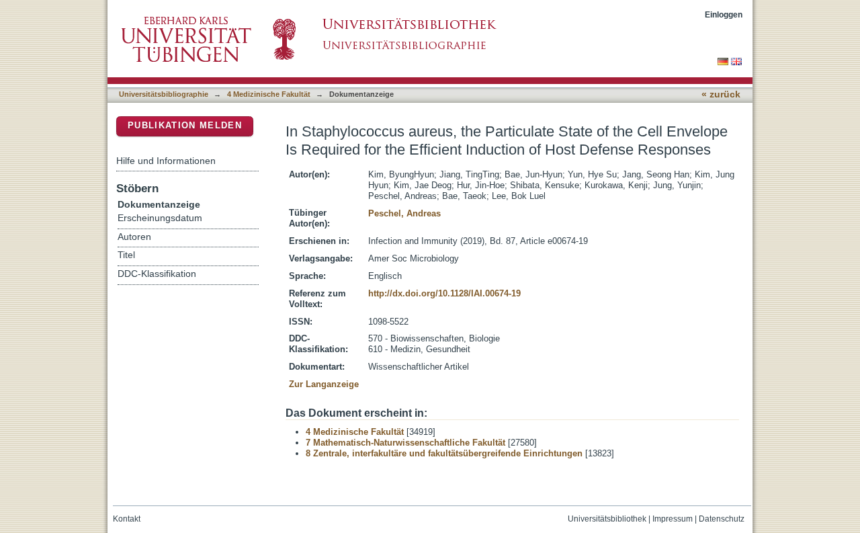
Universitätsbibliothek (607, 519)
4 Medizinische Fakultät (268, 94)
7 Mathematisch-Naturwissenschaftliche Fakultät (405, 443)
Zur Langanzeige (324, 384)
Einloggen (723, 14)
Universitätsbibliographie (163, 94)
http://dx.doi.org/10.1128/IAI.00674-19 (444, 293)
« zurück (720, 94)
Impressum (672, 519)
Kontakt (126, 519)
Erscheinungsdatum (160, 218)
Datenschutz (721, 519)
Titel (126, 255)
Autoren (134, 237)
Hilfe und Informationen (166, 160)
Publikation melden (185, 125)
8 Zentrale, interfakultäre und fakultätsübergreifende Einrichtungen (444, 453)
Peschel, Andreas (404, 213)
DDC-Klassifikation (157, 274)
